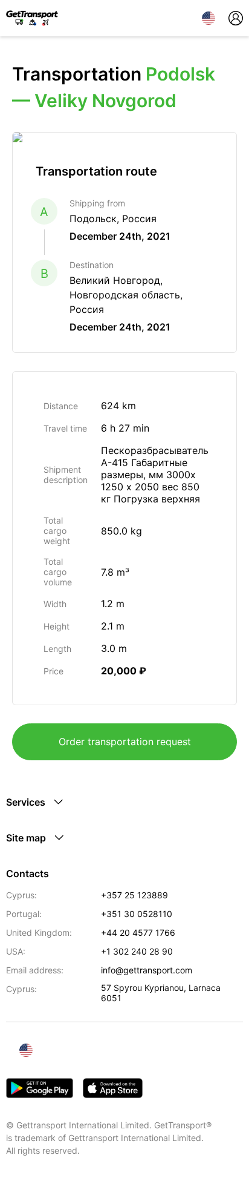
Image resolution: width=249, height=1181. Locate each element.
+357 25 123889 (134, 895)
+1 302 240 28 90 (137, 951)
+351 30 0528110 (136, 914)
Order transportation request (125, 741)
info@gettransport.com (146, 970)
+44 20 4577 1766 (138, 932)
